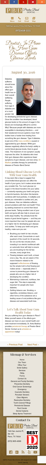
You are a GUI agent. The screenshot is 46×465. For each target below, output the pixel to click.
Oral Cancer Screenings (22, 386)
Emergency (22, 389)
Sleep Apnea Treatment (22, 413)
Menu (12, 21)
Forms (22, 376)
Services (22, 370)
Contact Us (22, 378)
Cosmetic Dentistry (22, 392)
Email (27, 21)
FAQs (22, 373)
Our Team (22, 362)
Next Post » (33, 344)
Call (19, 21)
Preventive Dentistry (22, 384)
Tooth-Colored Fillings (22, 402)
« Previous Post (15, 344)
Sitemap (15, 354)
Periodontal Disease (22, 405)
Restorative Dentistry (22, 400)
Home (22, 359)
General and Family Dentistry (22, 381)
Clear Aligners (22, 397)
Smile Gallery (22, 367)
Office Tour (22, 365)
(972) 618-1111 (23, 30)
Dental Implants (22, 411)
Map (34, 21)
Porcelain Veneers (22, 394)
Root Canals (22, 408)
